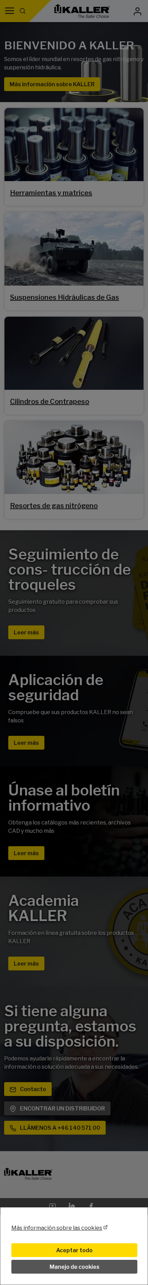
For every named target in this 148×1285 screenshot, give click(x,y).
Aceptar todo (74, 1250)
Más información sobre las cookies (56, 1228)
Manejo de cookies (74, 1267)
